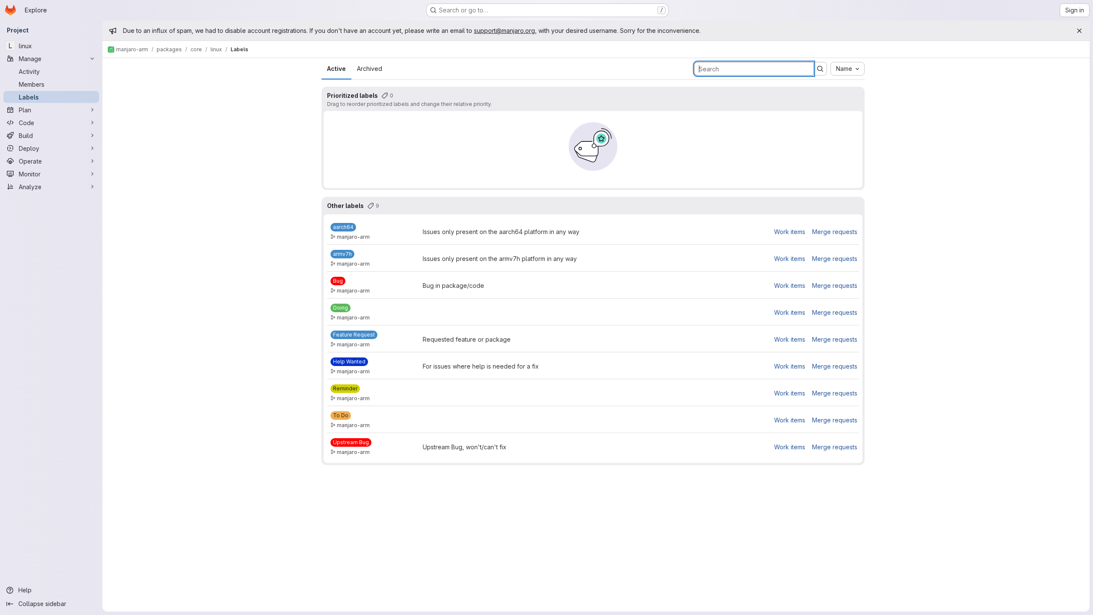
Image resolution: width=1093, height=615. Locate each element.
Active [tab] (336, 68)
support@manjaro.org (504, 30)
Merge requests (834, 231)
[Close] (1079, 31)
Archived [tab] (369, 68)
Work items (789, 231)
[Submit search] (820, 69)
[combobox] (847, 69)
